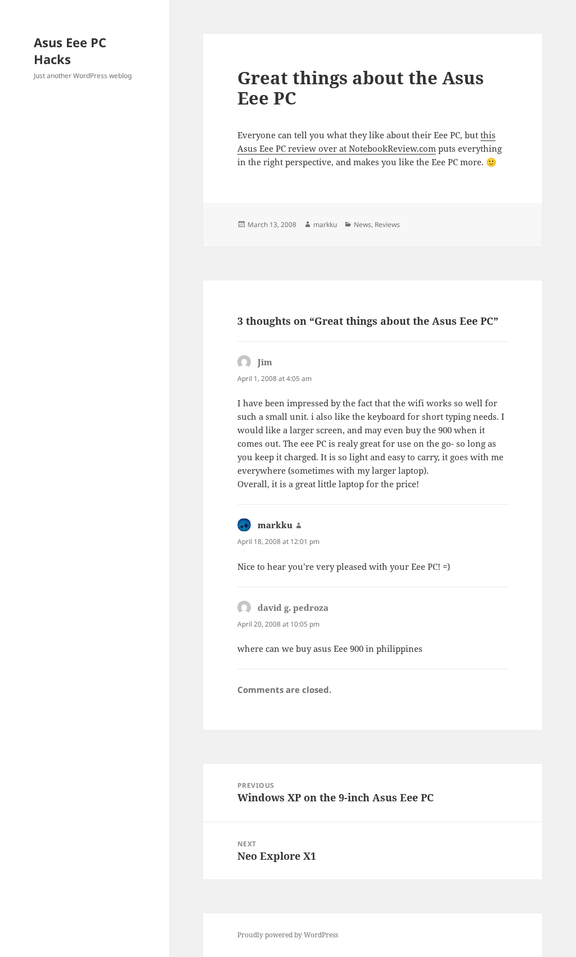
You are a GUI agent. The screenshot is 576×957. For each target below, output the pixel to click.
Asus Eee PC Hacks (70, 50)
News (362, 224)
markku (325, 224)
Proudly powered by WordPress (287, 935)
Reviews (387, 224)
